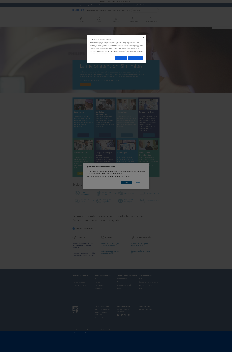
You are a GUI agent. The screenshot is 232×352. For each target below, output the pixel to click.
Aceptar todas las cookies (135, 58)
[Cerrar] (144, 37)
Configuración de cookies (97, 58)
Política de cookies (127, 53)
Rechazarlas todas (121, 58)
